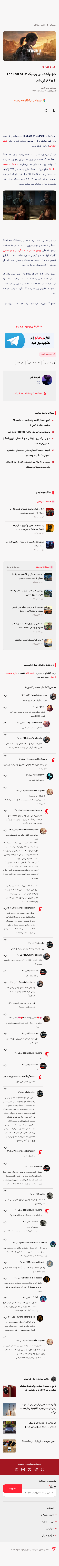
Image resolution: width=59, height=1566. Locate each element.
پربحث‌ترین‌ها (13, 567)
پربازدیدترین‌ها (43, 567)
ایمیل (52, 1486)
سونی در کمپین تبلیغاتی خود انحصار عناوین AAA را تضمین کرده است (26, 441)
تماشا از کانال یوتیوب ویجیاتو (29, 326)
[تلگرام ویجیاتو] (36, 1469)
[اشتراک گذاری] (45, 111)
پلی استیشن (49, 362)
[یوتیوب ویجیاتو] (23, 1469)
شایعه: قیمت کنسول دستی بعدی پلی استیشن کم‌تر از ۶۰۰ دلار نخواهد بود (28, 453)
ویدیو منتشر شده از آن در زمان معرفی (22, 250)
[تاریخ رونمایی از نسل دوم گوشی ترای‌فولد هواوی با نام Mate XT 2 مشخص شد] (9, 1390)
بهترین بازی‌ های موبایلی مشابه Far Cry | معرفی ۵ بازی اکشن (26, 592)
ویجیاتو (53, 25)
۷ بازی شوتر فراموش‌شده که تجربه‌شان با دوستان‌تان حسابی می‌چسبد (27, 511)
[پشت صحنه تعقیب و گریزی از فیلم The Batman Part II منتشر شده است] (50, 528)
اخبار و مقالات (39, 25)
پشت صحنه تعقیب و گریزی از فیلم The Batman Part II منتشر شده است (27, 527)
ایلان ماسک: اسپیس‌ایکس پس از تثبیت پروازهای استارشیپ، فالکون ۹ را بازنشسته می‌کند (38, 1408)
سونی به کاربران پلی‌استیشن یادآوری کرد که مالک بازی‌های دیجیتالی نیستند (28, 464)
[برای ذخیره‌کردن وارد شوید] (54, 111)
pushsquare (46, 354)
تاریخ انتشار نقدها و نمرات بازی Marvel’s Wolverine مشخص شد (31, 423)
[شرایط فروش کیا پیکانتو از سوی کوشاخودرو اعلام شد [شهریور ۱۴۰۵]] (9, 1427)
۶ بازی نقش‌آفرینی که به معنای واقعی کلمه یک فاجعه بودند (25, 544)
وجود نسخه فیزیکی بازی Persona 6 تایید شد (29, 432)
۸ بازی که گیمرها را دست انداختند (29, 640)
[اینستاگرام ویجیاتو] (42, 1469)
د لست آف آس (34, 362)
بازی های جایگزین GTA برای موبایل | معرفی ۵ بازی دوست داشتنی (27, 576)
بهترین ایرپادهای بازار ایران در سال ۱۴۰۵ (39, 1441)
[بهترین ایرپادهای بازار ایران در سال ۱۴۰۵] (9, 1446)
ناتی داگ (20, 362)
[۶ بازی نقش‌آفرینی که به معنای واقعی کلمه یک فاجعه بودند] (50, 545)
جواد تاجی (45, 88)
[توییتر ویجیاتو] (29, 1469)
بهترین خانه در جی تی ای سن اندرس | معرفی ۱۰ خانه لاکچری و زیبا (27, 609)
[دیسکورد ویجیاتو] (16, 1469)
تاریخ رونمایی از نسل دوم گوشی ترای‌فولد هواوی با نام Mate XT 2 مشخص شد (38, 1388)
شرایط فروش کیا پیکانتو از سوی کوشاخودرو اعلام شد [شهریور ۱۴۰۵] (40, 1425)
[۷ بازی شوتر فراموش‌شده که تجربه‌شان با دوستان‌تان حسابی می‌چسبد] (50, 512)
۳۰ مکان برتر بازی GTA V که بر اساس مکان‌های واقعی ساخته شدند (27, 625)
